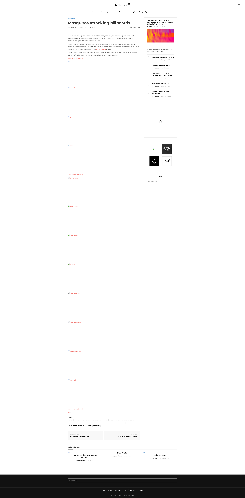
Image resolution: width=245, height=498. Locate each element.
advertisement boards (87, 420)
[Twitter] (11, 5)
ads (75, 420)
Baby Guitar (122, 453)
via (69, 412)
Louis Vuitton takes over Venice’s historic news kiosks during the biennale (160, 116)
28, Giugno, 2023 (166, 78)
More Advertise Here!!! (75, 58)
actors (71, 420)
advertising (98, 420)
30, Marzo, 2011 (81, 27)
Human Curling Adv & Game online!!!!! (85, 456)
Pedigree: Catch (160, 455)
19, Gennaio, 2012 (164, 458)
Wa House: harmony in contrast (163, 57)
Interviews (152, 12)
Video (119, 12)
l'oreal (100, 423)
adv (79, 420)
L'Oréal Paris (106, 423)
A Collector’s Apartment (160, 83)
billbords (117, 420)
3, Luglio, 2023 (165, 60)
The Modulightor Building (161, 65)
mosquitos (129, 423)
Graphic (133, 12)
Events (113, 12)
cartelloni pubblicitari (128, 420)
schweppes (88, 425)
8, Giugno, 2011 (127, 456)
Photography (142, 12)
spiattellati (96, 425)
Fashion (126, 12)
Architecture (93, 12)
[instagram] (5, 5)
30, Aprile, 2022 (165, 133)
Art (101, 12)
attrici (111, 420)
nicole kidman (73, 425)
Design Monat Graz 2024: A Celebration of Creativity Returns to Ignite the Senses (160, 22)
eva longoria (81, 423)
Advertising (71, 18)
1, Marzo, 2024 (160, 26)
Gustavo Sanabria (91, 423)
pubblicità (81, 425)
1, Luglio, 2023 (165, 68)
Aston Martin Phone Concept (127, 435)
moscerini (121, 423)
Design (106, 12)
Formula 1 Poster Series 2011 (80, 435)
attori (105, 420)
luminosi (114, 423)
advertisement (101, 49)
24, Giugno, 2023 (166, 96)
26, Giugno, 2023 (166, 86)
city (74, 423)
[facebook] (8, 5)
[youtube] (14, 5)
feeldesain (73, 27)
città (70, 423)
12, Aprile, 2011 (90, 460)
